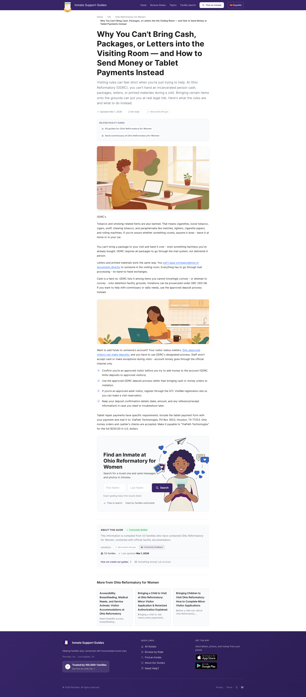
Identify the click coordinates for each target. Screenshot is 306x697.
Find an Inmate (213, 5)
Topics (173, 5)
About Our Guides (155, 662)
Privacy (219, 687)
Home (143, 5)
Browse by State (154, 651)
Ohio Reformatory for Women (130, 16)
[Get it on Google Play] (206, 666)
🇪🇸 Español (235, 5)
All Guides (150, 646)
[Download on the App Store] (206, 657)
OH (109, 16)
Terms (229, 687)
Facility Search (188, 5)
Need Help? (152, 668)
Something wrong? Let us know (154, 561)
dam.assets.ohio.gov (159, 111)
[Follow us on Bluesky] (242, 687)
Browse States (158, 5)
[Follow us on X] (237, 687)
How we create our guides (114, 561)
